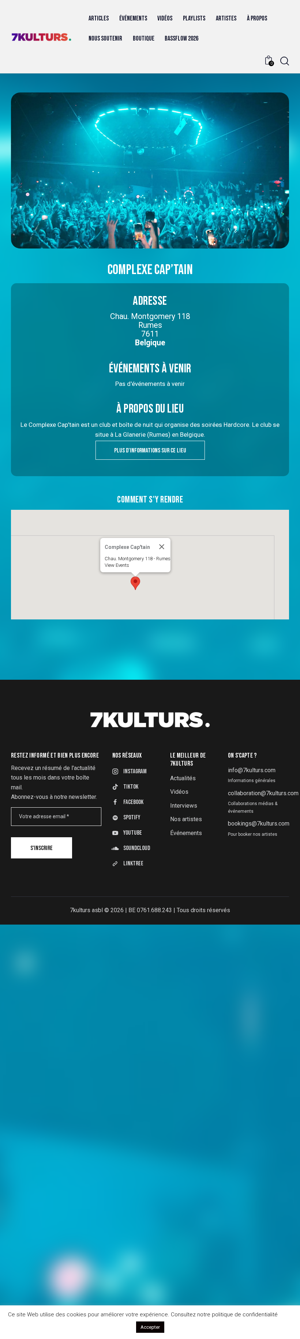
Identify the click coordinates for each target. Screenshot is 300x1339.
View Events (117, 565)
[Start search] (285, 61)
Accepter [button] (150, 1327)
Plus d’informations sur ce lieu (150, 450)
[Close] (161, 546)
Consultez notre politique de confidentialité (224, 1314)
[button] (135, 583)
